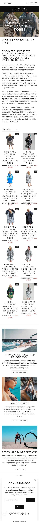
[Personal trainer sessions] (19, 437)
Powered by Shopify (19, 521)
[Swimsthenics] (19, 389)
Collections (22, 16)
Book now (19, 469)
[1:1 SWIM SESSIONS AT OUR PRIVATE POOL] (19, 340)
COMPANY (19, 475)
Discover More (19, 372)
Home (14, 16)
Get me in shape (19, 420)
